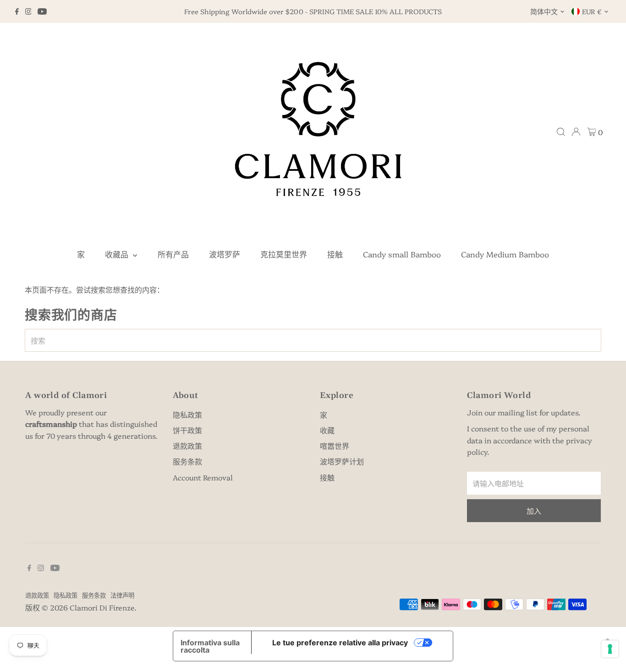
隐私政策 (187, 414)
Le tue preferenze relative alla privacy (340, 642)
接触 (335, 254)
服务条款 (187, 461)
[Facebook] (17, 11)
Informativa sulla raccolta (210, 646)
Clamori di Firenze (102, 607)
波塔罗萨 (224, 254)
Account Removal (203, 477)
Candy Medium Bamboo (505, 254)
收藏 (327, 430)
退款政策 (187, 446)
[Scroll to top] (608, 640)
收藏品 (118, 254)
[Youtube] (42, 11)
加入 (534, 511)
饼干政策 (187, 430)
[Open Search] (561, 132)
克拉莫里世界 (283, 254)
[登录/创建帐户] (576, 132)
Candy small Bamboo (402, 254)
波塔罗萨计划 (342, 461)
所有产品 (173, 254)
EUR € (592, 11)
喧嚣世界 (334, 446)
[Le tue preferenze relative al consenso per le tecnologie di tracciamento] (610, 649)
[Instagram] (28, 11)
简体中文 (544, 11)
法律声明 (122, 595)
